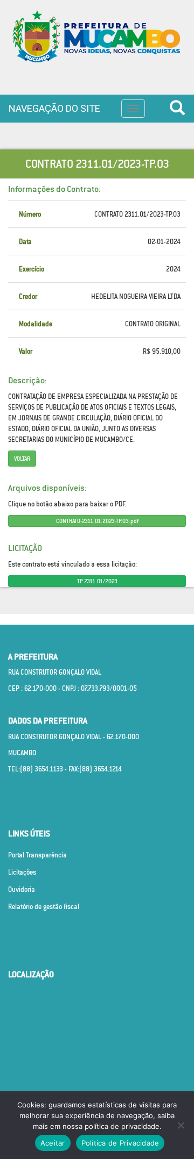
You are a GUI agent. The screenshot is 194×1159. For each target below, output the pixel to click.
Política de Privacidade (120, 1143)
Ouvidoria (21, 889)
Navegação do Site (54, 108)
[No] (180, 1125)
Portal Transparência (37, 855)
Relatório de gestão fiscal (43, 907)
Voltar (22, 458)
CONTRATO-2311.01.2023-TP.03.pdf (97, 521)
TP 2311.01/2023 (97, 581)
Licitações (22, 872)
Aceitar (52, 1143)
